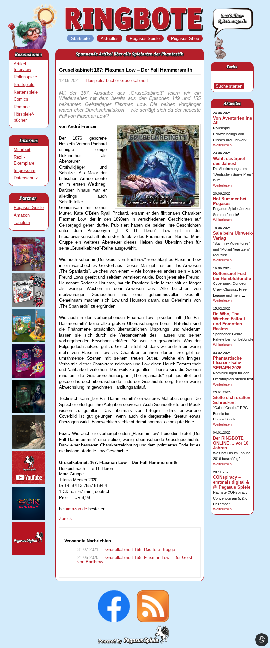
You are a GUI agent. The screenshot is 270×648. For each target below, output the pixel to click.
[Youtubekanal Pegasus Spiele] (28, 482)
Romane (22, 106)
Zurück (65, 518)
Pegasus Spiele (29, 207)
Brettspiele (24, 84)
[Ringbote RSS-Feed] (153, 620)
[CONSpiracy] (28, 518)
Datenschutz (26, 178)
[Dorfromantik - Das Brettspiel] (28, 340)
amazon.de (76, 508)
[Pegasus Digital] (28, 554)
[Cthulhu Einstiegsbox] (28, 411)
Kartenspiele (26, 92)
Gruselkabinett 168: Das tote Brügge (139, 549)
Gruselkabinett (134, 80)
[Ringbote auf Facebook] (114, 620)
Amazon (22, 215)
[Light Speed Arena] (28, 376)
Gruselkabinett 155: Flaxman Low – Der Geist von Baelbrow (134, 559)
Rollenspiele (25, 76)
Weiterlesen (222, 145)
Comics (21, 99)
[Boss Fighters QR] (28, 269)
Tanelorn (22, 222)
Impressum (24, 170)
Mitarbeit (22, 149)
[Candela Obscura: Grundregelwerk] (28, 447)
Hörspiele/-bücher (103, 80)
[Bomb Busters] (28, 305)
